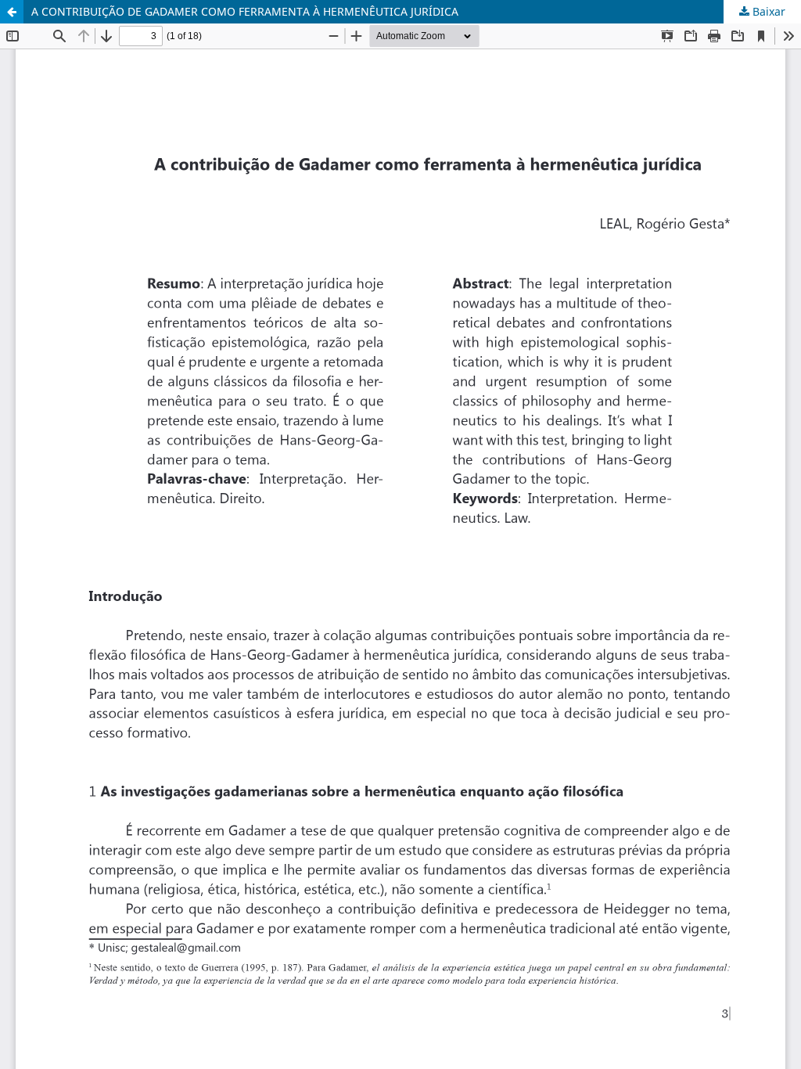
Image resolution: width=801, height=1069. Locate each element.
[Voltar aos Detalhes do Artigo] (11, 11)
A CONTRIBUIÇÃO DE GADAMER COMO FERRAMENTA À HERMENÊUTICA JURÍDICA (244, 11)
